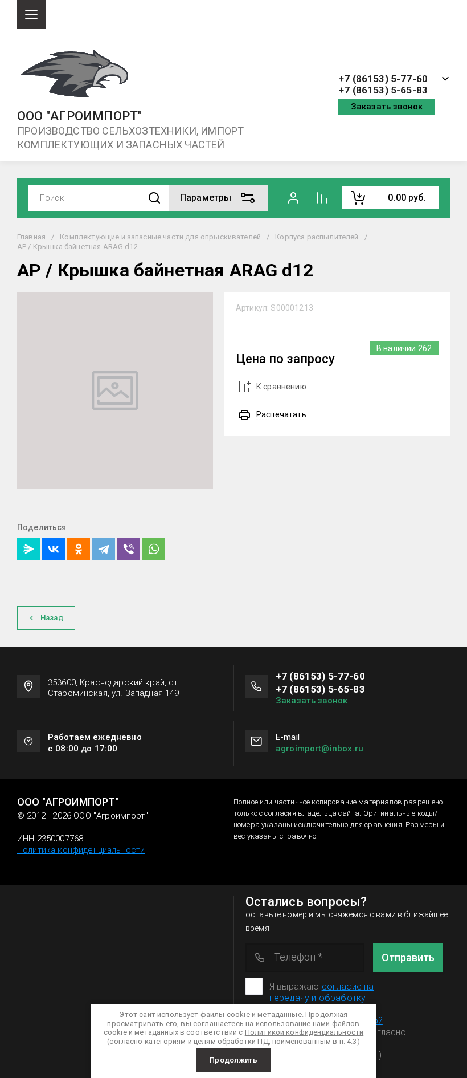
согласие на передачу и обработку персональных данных (321, 998)
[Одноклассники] (78, 549)
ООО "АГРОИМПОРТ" (79, 116)
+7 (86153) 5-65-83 (383, 90)
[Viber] (128, 549)
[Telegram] (103, 549)
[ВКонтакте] (53, 549)
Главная (31, 237)
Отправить (408, 957)
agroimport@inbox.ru (319, 748)
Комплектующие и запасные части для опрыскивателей (160, 237)
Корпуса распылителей (316, 237)
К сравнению (281, 386)
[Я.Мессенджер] (28, 549)
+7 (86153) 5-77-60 (383, 79)
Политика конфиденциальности (81, 850)
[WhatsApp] (153, 549)
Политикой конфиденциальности (304, 1032)
